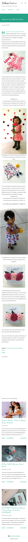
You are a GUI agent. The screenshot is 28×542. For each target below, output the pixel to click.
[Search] (22, 2)
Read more (23, 438)
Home (3, 9)
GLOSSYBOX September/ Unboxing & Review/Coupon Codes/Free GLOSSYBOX (13, 510)
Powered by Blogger (15, 536)
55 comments (10, 438)
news (3, 350)
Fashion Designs (17, 348)
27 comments (10, 481)
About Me (10, 9)
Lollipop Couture (9, 3)
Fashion (11, 348)
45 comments (10, 527)
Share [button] (3, 352)
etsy (7, 348)
